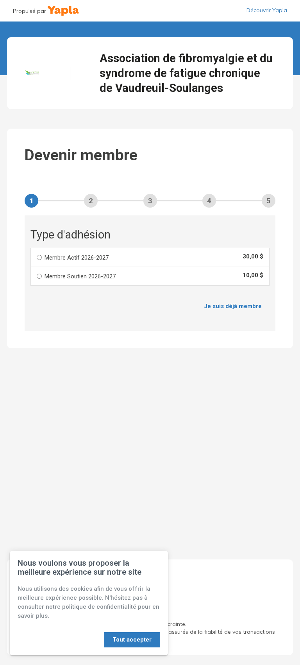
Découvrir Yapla (266, 10)
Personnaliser (79, 639)
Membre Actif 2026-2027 (77, 257)
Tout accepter (132, 639)
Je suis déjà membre (233, 306)
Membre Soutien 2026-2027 (80, 276)
